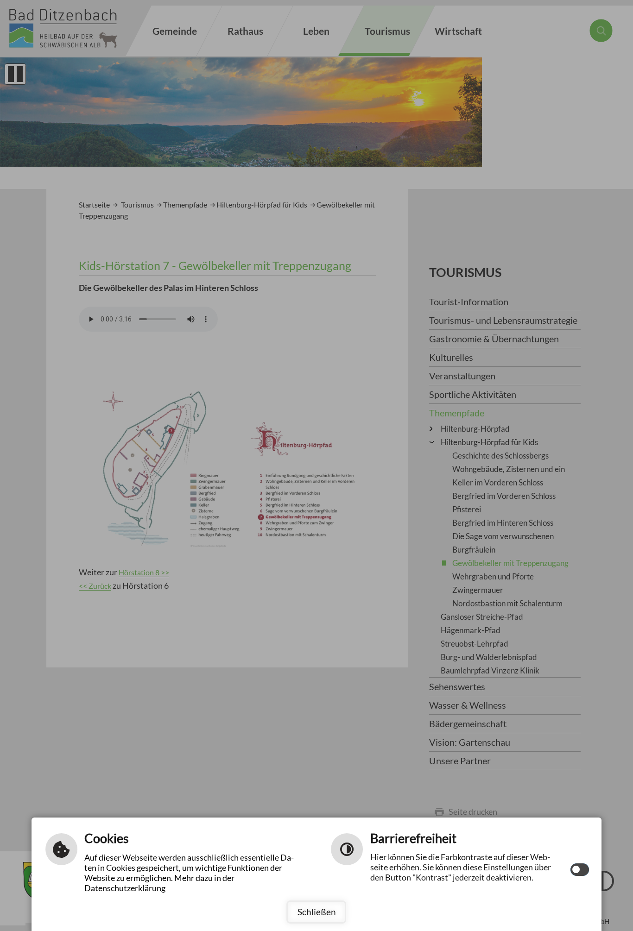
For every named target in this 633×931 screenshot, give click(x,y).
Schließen (317, 911)
